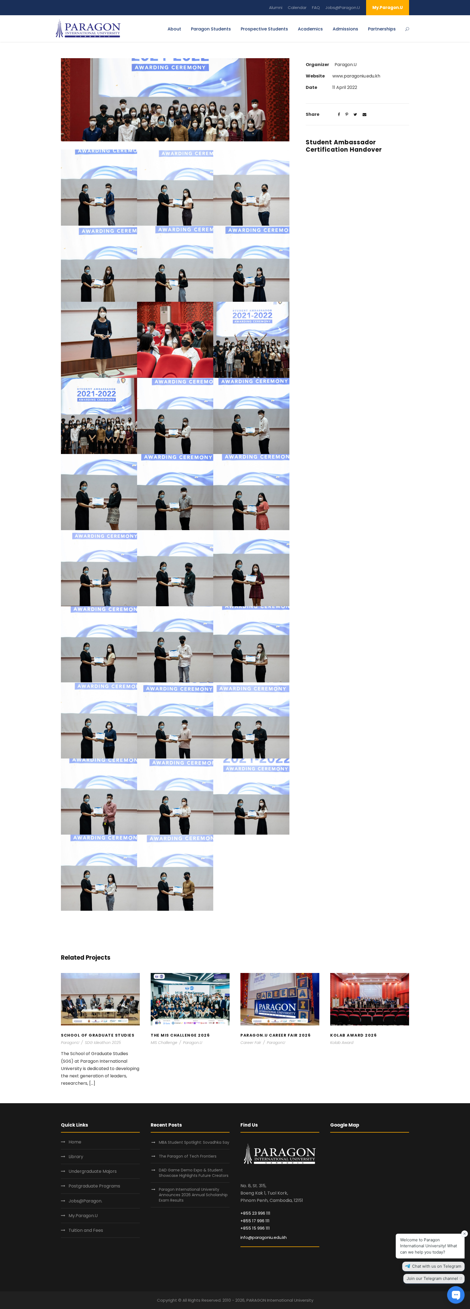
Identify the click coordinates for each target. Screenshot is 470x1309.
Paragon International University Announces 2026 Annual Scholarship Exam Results (193, 1195)
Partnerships (382, 29)
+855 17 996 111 (255, 1221)
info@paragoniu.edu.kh (263, 1237)
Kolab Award (341, 1042)
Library (76, 1156)
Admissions (345, 29)
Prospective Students (264, 29)
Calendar (297, 7)
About (174, 29)
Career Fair (250, 1042)
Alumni (275, 7)
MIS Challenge (164, 1042)
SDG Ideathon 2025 (103, 1042)
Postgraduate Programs (94, 1186)
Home (75, 1142)
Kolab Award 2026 (369, 1006)
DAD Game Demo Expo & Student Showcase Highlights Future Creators (193, 1172)
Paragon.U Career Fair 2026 (280, 1006)
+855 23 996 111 (255, 1213)
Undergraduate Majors (93, 1171)
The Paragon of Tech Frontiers (188, 1156)
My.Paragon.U (387, 7)
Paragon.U (192, 1042)
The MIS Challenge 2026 (190, 1006)
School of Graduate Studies (100, 1006)
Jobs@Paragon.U (342, 7)
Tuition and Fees (86, 1230)
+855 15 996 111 (255, 1228)
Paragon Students (211, 29)
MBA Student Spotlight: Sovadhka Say (194, 1142)
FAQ (316, 7)
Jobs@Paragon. (85, 1201)
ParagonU (70, 1042)
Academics (310, 29)
